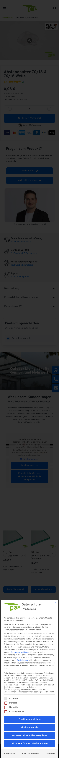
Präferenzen (9, 753)
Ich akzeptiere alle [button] (30, 727)
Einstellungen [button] (22, 660)
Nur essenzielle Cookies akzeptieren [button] (29, 735)
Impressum (50, 753)
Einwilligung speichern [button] (29, 719)
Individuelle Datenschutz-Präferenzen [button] (29, 743)
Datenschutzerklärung (20, 652)
